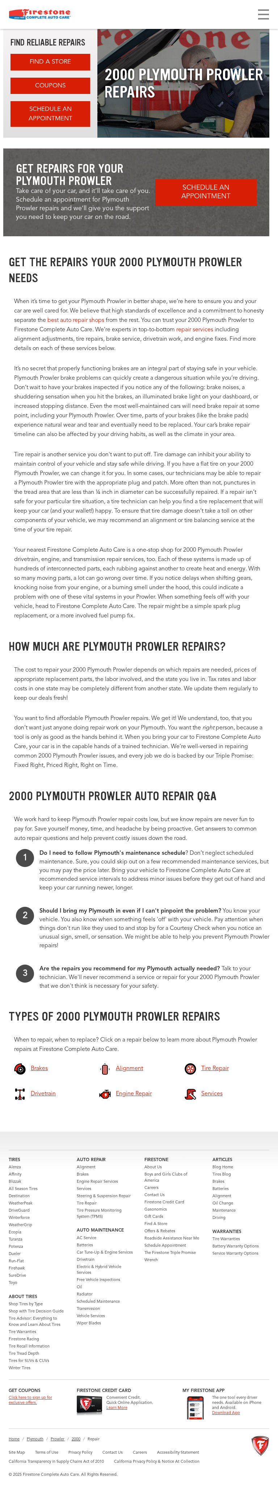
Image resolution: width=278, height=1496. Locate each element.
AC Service (86, 1238)
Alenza (15, 1167)
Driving (219, 1218)
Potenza (16, 1247)
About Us (153, 1167)
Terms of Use (46, 1453)
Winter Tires (19, 1368)
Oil (79, 1287)
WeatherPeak (20, 1204)
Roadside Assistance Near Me (171, 1239)
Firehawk (17, 1269)
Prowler (57, 1439)
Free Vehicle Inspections (98, 1280)
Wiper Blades (89, 1323)
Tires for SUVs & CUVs (29, 1361)
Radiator (85, 1295)
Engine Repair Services (97, 1182)
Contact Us (154, 1195)
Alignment (86, 1167)
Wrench (151, 1260)
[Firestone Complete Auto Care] (40, 14)
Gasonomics (155, 1210)
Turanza (15, 1240)
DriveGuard (19, 1211)
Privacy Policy (80, 1453)
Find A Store (50, 62)
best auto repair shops (75, 320)
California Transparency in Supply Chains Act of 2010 (56, 1462)
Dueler (15, 1254)
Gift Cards (153, 1217)
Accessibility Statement (178, 1453)
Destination (19, 1196)
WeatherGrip (20, 1225)
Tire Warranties (22, 1332)
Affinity (15, 1175)
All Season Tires (23, 1189)
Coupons (50, 86)
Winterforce (19, 1218)
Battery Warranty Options (235, 1247)
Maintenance (224, 1211)
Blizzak (15, 1182)
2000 (76, 1439)
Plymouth (35, 1439)
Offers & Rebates (159, 1231)
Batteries (85, 1245)
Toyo (13, 1283)
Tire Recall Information (29, 1347)
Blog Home (222, 1167)
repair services (194, 330)
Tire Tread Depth (24, 1354)
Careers (151, 1188)
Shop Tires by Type (26, 1304)
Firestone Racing (24, 1339)
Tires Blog (221, 1175)
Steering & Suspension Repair (104, 1196)
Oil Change (222, 1204)
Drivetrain (85, 1260)
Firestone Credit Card (164, 1202)
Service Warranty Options (235, 1254)
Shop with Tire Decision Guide (36, 1312)
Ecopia (15, 1232)
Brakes (83, 1175)
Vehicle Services (91, 1316)
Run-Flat (16, 1261)
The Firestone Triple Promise (170, 1253)
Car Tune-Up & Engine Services (105, 1253)
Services (84, 1189)
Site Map (17, 1453)
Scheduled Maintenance (98, 1302)
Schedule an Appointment (50, 114)
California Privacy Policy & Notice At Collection (156, 1462)
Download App (226, 1413)
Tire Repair (87, 1204)
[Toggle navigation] (263, 14)
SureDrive (17, 1276)
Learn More (116, 1408)
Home (14, 1439)
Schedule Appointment (165, 1246)
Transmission (88, 1309)
